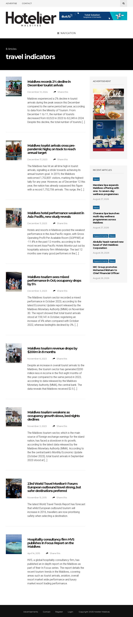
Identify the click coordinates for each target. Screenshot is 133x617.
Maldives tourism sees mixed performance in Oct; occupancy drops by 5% (54, 280)
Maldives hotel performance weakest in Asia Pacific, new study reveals (55, 214)
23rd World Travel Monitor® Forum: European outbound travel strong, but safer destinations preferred (54, 487)
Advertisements (30, 612)
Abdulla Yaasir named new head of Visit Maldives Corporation (108, 244)
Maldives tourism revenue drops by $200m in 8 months (52, 350)
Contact (27, 3)
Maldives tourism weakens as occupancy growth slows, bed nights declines (53, 415)
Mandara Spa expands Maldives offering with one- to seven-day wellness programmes (106, 190)
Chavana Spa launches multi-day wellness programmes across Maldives (106, 218)
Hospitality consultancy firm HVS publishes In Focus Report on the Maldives (50, 543)
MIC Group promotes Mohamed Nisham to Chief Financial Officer (106, 270)
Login (70, 612)
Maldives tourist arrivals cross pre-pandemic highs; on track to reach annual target (51, 149)
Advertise (11, 3)
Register (59, 612)
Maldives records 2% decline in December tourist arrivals (49, 83)
